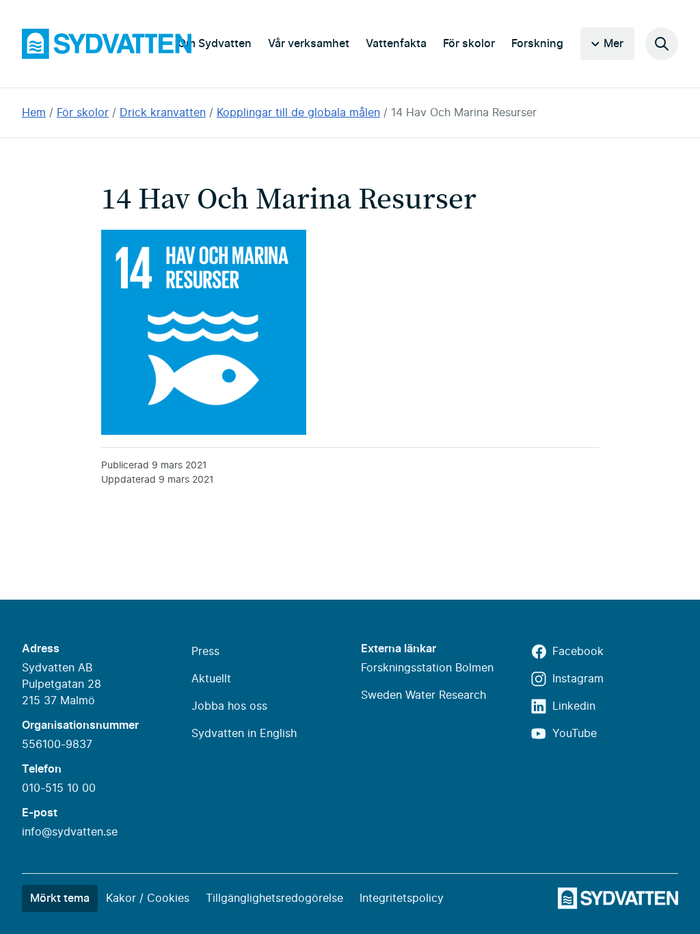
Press (205, 651)
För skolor (469, 43)
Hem (34, 112)
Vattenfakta (396, 43)
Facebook (578, 651)
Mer (613, 43)
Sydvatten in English (244, 733)
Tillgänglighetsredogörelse (274, 898)
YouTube (574, 733)
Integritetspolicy (402, 898)
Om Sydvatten (215, 43)
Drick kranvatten (163, 112)
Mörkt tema (60, 898)
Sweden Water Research (423, 695)
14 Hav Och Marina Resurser (464, 112)
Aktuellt (211, 678)
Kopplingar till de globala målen (298, 112)
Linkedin (573, 706)
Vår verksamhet (308, 43)
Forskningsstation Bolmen (427, 668)
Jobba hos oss (229, 706)
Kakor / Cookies (147, 898)
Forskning (537, 43)
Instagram (578, 678)
